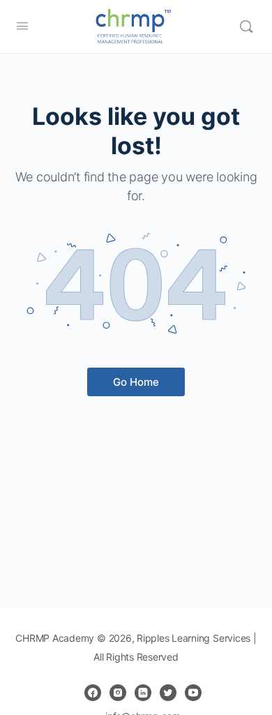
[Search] (246, 26)
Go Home (136, 382)
